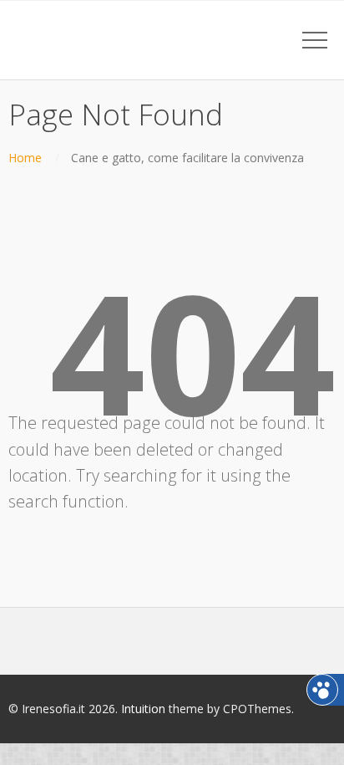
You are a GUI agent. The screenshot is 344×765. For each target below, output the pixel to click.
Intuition (143, 709)
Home (25, 158)
